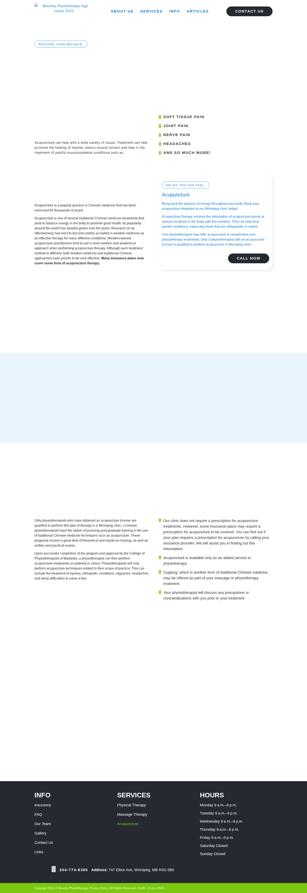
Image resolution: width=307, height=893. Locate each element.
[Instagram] (45, 869)
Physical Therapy (131, 805)
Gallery (40, 833)
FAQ (38, 814)
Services (151, 11)
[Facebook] (36, 869)
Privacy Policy (98, 888)
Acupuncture (127, 824)
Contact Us (43, 843)
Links (38, 852)
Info (174, 11)
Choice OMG (155, 888)
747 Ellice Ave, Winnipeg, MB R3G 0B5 (132, 870)
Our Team (42, 824)
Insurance (42, 805)
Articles (198, 11)
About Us (122, 11)
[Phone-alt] (53, 869)
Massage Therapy (132, 814)
